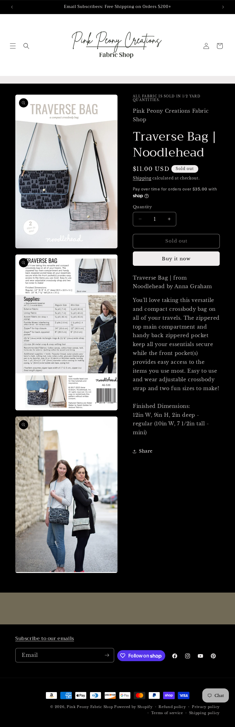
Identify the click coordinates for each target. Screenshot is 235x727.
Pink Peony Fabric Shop (90, 707)
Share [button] (146, 451)
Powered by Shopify (133, 707)
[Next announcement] (223, 7)
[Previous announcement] (12, 7)
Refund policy (172, 707)
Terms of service (167, 713)
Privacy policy (206, 707)
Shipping (142, 178)
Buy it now (176, 259)
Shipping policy (204, 713)
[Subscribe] (107, 655)
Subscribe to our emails (44, 638)
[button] (13, 46)
